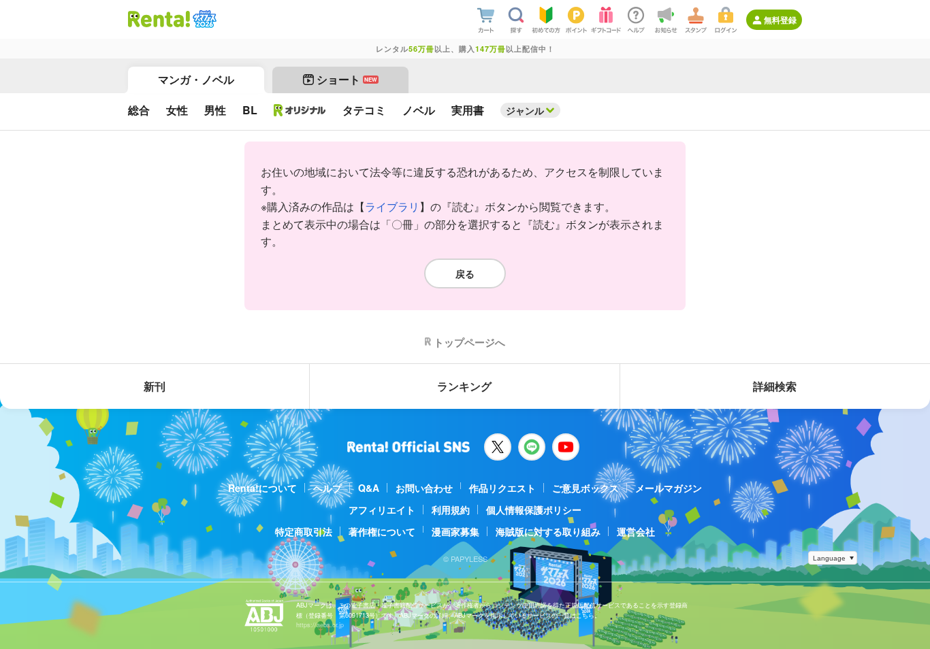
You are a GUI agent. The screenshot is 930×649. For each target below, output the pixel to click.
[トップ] (159, 19)
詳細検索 (775, 386)
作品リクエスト (502, 488)
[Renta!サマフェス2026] (203, 19)
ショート (347, 79)
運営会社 (636, 531)
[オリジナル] (300, 110)
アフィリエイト (382, 509)
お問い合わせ (424, 488)
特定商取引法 (303, 531)
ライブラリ (392, 206)
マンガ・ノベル (196, 79)
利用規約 (451, 509)
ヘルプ (327, 488)
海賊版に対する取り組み (548, 531)
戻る (465, 273)
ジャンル (525, 110)
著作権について (382, 531)
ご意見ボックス (585, 488)
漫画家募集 (455, 531)
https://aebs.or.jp (320, 624)
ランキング (464, 386)
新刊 (154, 386)
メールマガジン (668, 488)
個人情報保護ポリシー (533, 509)
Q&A (368, 488)
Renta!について (262, 488)
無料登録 (780, 20)
